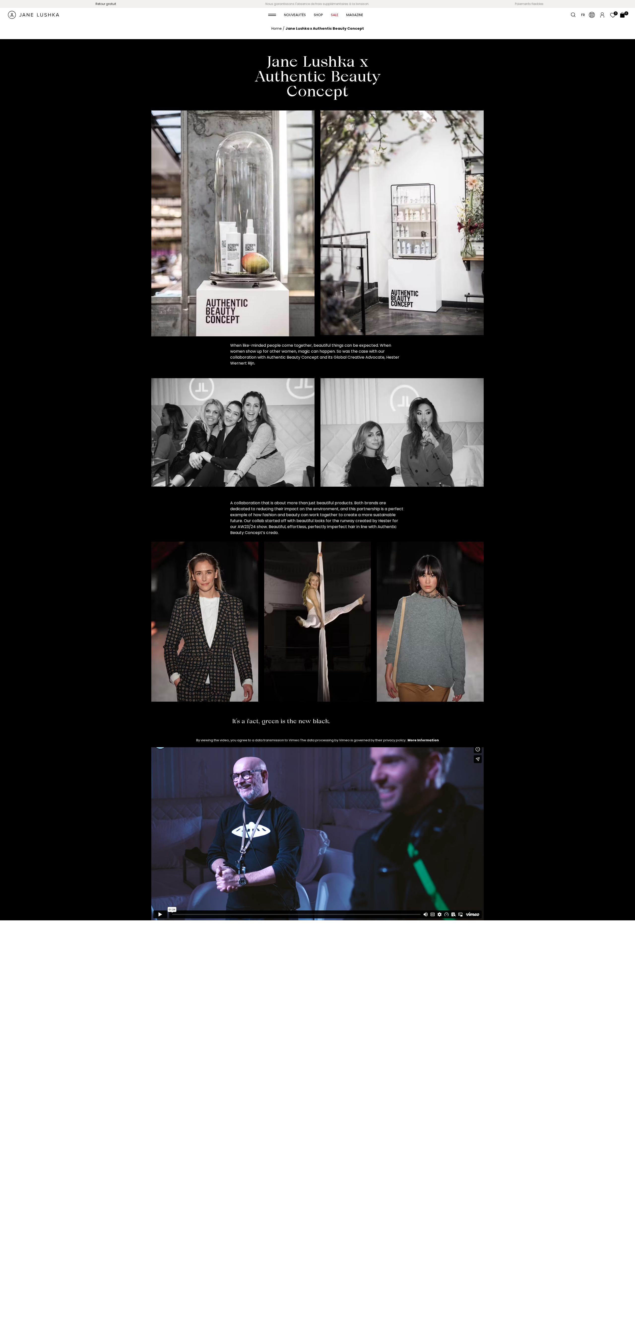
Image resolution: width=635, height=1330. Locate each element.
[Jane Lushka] (33, 15)
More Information (423, 740)
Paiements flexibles (529, 4)
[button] (272, 15)
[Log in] (602, 15)
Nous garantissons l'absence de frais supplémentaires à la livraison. (317, 4)
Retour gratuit (105, 4)
